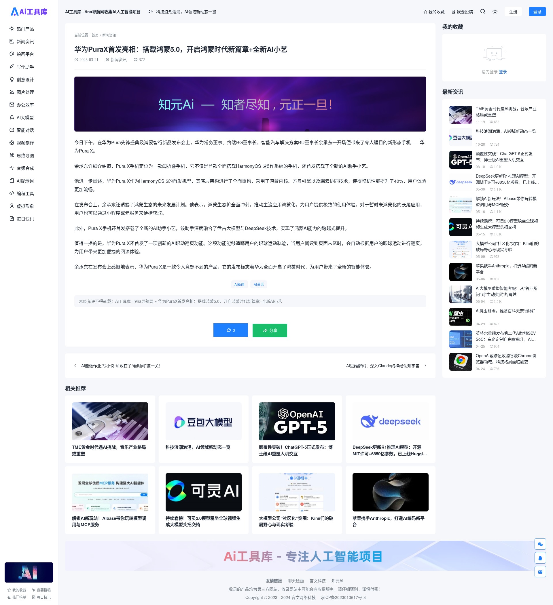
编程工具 (25, 193)
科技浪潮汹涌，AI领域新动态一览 (186, 11)
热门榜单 (19, 597)
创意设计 (25, 79)
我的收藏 (19, 589)
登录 (503, 71)
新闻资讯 (25, 41)
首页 (95, 35)
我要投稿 (44, 589)
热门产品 (25, 29)
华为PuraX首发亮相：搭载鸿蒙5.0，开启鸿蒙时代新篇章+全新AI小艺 (220, 301)
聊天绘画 (296, 580)
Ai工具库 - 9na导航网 (134, 301)
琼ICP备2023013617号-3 (343, 597)
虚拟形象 (25, 206)
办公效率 (25, 105)
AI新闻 (239, 284)
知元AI (337, 580)
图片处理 (25, 92)
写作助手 (25, 67)
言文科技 (318, 580)
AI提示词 (25, 181)
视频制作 (25, 143)
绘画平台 (25, 54)
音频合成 (25, 168)
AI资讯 (259, 284)
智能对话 (25, 130)
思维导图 (25, 155)
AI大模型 (25, 117)
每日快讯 (25, 219)
